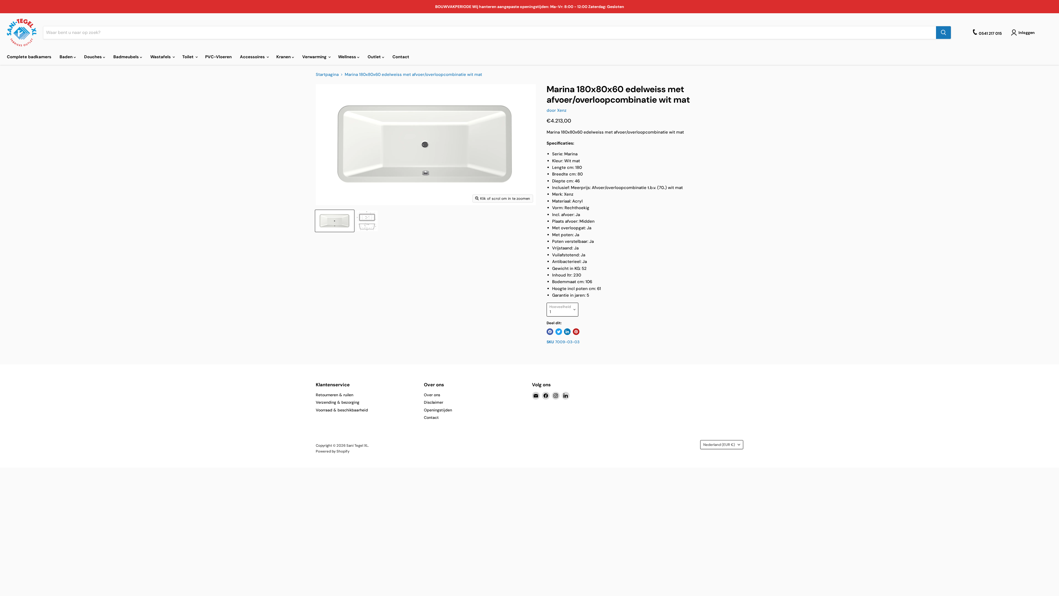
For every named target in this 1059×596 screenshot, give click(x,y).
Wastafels (161, 57)
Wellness (347, 57)
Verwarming (315, 57)
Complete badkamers (29, 57)
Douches (93, 57)
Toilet (188, 57)
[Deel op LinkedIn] (567, 331)
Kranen (284, 57)
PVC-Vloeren (218, 57)
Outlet (375, 57)
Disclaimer (433, 402)
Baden (67, 57)
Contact (400, 57)
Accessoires (253, 57)
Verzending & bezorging (337, 402)
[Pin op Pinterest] (576, 331)
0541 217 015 (990, 33)
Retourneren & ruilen (334, 394)
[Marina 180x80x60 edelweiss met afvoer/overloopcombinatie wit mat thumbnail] (334, 221)
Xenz (561, 110)
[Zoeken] (943, 32)
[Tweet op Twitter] (558, 331)
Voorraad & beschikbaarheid (342, 410)
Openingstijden (438, 410)
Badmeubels (126, 57)
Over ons (432, 394)
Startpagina (327, 74)
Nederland (719, 444)
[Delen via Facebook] (550, 331)
